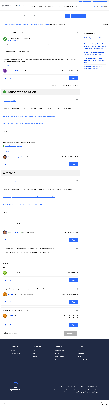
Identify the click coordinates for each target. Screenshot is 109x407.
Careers (57, 359)
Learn (34, 350)
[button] (5, 78)
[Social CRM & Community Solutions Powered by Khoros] (103, 403)
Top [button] (4, 403)
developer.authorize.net (85, 1)
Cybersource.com (60, 350)
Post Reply (70, 333)
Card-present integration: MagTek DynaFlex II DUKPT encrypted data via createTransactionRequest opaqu (95, 46)
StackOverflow (81, 359)
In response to (28, 272)
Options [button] (105, 24)
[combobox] (46, 16)
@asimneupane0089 (10, 101)
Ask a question (79, 15)
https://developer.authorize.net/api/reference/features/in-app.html (23, 123)
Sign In (105, 6)
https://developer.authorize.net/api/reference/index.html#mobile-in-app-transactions (29, 116)
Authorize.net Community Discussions (32, 24)
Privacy (81, 386)
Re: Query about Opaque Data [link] (57, 24)
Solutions (35, 356)
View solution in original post (13, 146)
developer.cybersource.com (100, 1)
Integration (46, 24)
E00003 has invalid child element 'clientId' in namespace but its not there (94, 60)
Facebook (80, 353)
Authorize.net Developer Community (67, 6)
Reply (73, 78)
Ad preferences (92, 386)
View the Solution (13, 40)
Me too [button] (8, 65)
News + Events (59, 356)
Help (97, 6)
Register (13, 350)
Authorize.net (71, 386)
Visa (61, 386)
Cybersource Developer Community (6, 6)
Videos (34, 353)
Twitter (79, 350)
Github (79, 356)
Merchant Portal (15, 353)
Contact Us (58, 353)
